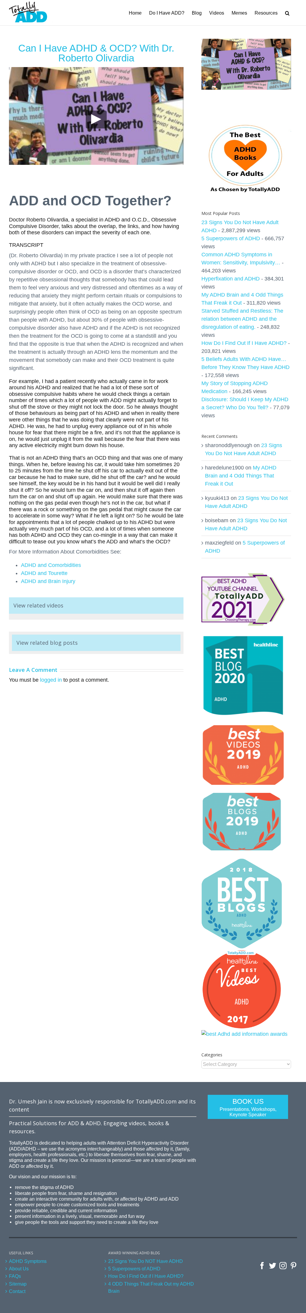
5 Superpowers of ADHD (230, 238)
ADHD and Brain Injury (48, 581)
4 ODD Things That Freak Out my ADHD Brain (151, 1287)
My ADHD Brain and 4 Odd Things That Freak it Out (240, 476)
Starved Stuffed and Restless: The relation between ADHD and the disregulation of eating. (242, 319)
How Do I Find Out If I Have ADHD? (244, 343)
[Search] (287, 12)
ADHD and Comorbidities (51, 565)
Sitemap (18, 1283)
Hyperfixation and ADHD (230, 279)
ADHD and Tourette (44, 573)
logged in (51, 680)
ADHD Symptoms (28, 1261)
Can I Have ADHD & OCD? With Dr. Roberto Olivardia (96, 53)
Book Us (248, 1107)
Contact (17, 1291)
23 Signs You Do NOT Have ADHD (145, 1261)
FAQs (15, 1276)
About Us (19, 1268)
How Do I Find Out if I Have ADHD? (145, 1276)
